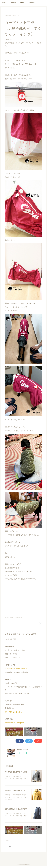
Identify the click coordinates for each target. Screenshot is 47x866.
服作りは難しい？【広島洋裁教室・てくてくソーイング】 (25, 809)
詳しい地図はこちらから (13, 712)
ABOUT (13, 3)
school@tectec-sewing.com (14, 722)
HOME (4, 3)
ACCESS (32, 3)
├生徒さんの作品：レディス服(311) (14, 617)
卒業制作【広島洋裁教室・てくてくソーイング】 (22, 790)
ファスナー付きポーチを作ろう (16, 668)
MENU (22, 3)
